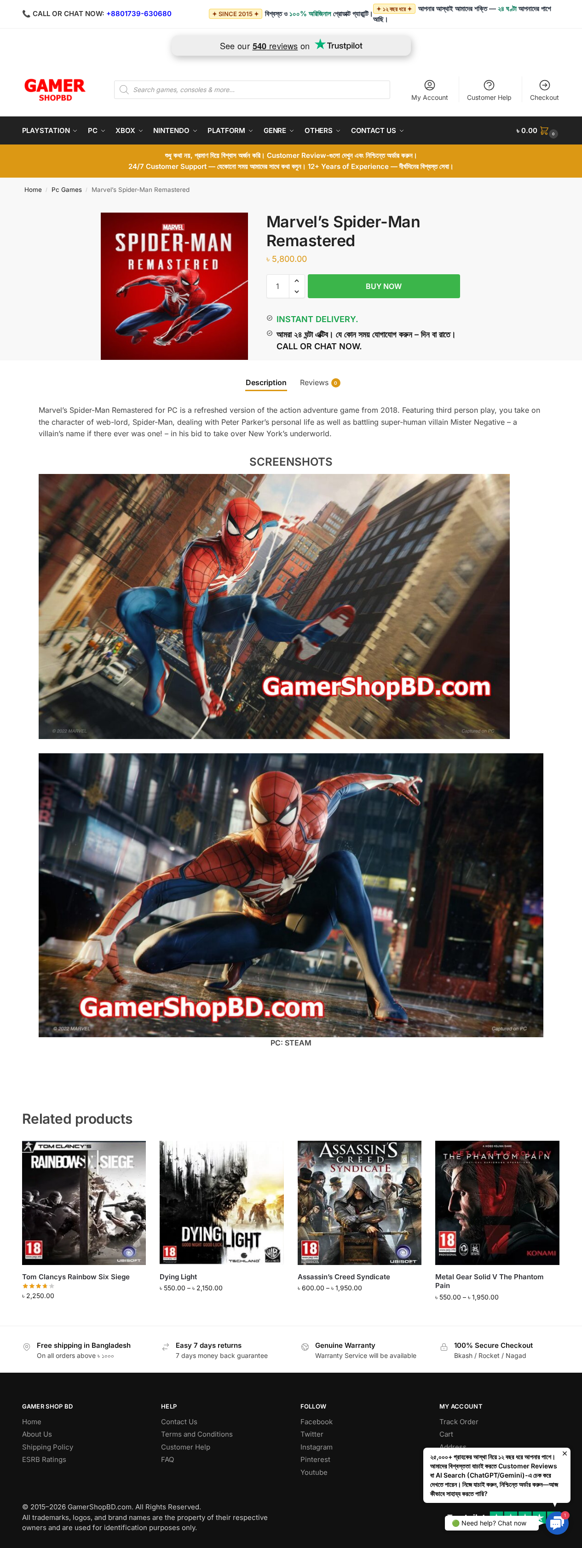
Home (33, 189)
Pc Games (67, 189)
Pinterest (315, 1459)
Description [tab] (266, 382)
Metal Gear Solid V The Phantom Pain (489, 1281)
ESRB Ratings (44, 1459)
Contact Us (179, 1421)
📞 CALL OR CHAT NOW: (63, 13)
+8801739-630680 (139, 13)
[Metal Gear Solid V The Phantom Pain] (497, 1203)
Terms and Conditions (197, 1434)
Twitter (311, 1434)
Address (453, 1447)
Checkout (544, 97)
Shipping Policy (47, 1447)
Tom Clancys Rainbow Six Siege (76, 1276)
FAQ (167, 1459)
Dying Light (178, 1276)
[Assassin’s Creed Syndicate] (360, 1203)
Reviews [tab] (319, 382)
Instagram (316, 1447)
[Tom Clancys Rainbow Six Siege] (84, 1203)
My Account (429, 97)
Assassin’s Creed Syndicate (344, 1276)
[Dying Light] (222, 1203)
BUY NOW (384, 286)
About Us (37, 1434)
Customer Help (489, 97)
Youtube (314, 1472)
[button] (538, 130)
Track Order (458, 1421)
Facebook (316, 1421)
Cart (446, 1434)
